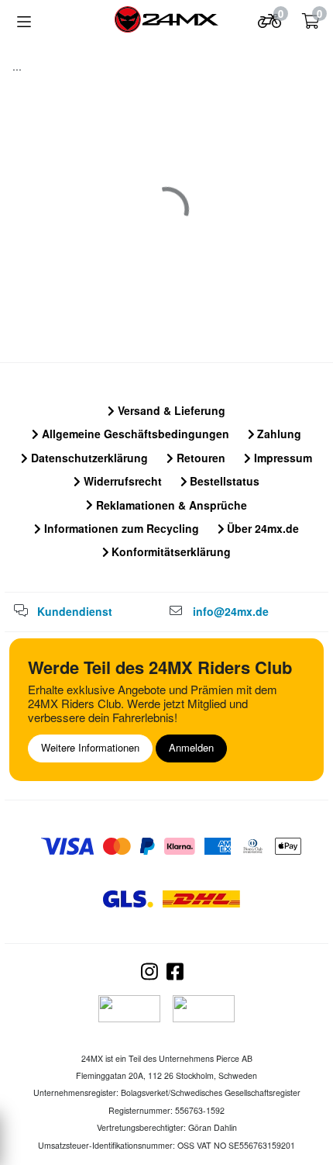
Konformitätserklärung (169, 551)
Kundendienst (74, 611)
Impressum (281, 457)
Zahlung (277, 433)
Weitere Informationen (90, 747)
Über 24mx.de (261, 528)
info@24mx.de (231, 611)
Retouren (199, 457)
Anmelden (191, 747)
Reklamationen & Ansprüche (170, 505)
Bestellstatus (223, 481)
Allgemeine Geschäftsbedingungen (134, 433)
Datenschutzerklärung (88, 457)
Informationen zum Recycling (120, 528)
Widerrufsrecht (121, 481)
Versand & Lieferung (170, 410)
